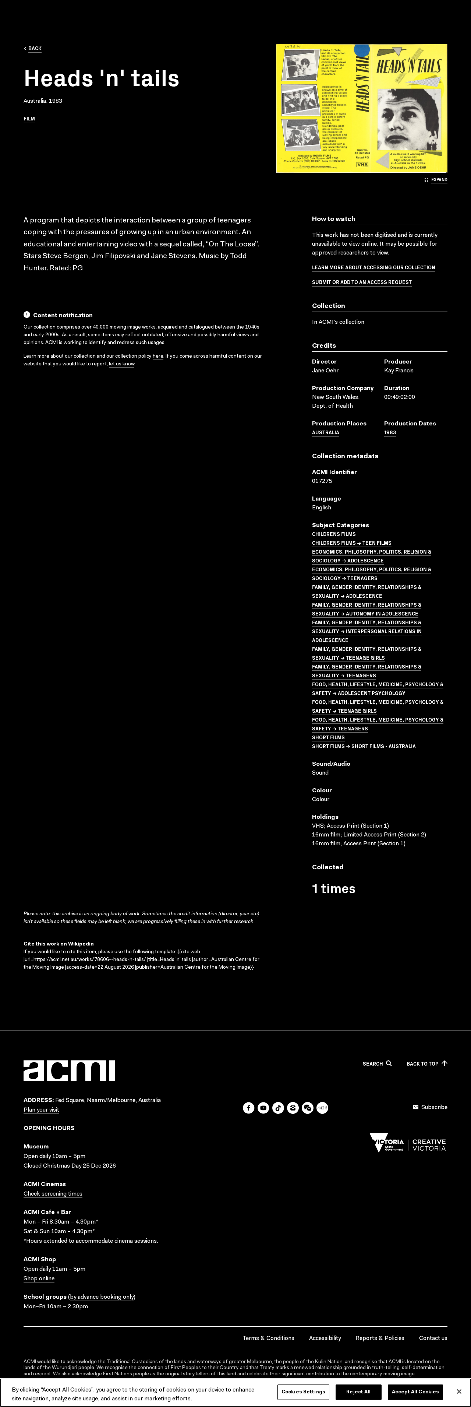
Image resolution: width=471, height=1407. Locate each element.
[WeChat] (308, 1108)
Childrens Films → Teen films (352, 542)
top (423, 1063)
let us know (121, 364)
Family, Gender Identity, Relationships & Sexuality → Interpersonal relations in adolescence (367, 630)
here (158, 356)
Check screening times (53, 1194)
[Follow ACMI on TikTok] (278, 1108)
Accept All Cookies (415, 1392)
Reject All (358, 1392)
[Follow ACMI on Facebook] (249, 1108)
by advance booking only (102, 1297)
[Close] (459, 1391)
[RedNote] (322, 1108)
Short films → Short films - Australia (364, 746)
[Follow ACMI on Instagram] (293, 1108)
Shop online (39, 1279)
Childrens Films (334, 533)
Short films (328, 737)
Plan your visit (41, 1110)
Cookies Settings (303, 1392)
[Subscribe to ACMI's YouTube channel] (263, 1108)
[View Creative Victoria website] (408, 1145)
